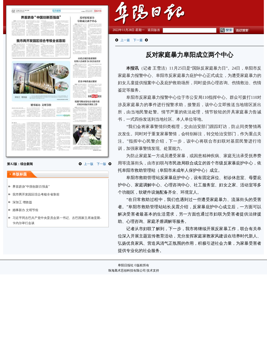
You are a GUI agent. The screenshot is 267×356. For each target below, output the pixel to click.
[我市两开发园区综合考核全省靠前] (40, 48)
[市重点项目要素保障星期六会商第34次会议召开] (87, 67)
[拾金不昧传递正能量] (87, 88)
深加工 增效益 (22, 202)
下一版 (101, 164)
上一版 (88, 164)
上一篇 (125, 40)
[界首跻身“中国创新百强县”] (40, 25)
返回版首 (154, 30)
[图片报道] (87, 148)
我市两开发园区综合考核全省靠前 (36, 194)
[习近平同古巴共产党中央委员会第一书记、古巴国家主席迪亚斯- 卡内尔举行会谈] (41, 136)
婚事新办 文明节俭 (25, 210)
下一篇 (138, 40)
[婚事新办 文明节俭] (41, 109)
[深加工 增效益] (41, 81)
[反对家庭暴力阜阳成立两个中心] (87, 35)
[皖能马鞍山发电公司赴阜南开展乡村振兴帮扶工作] (87, 111)
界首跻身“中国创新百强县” (31, 186)
